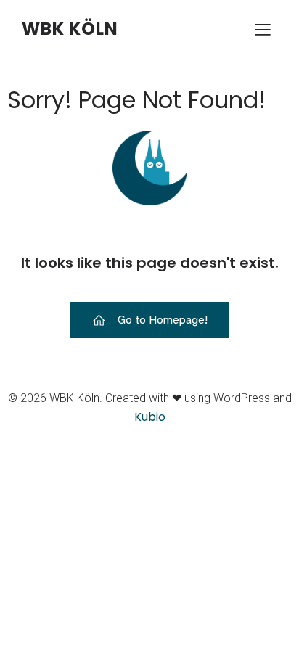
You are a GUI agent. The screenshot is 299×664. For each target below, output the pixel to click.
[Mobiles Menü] (262, 29)
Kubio (149, 417)
